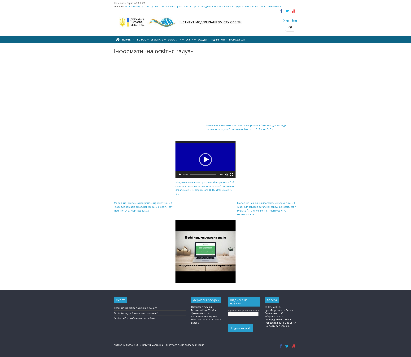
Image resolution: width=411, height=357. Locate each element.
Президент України (201, 306)
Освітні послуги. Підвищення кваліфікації (136, 313)
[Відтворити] (179, 174)
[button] (205, 159)
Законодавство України (204, 316)
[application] (205, 159)
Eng (294, 20)
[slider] (203, 174)
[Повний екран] (231, 174)
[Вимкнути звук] (226, 174)
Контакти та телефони (277, 325)
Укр (286, 20)
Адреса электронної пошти (243, 310)
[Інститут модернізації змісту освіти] (117, 39)
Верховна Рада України (204, 310)
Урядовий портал (200, 313)
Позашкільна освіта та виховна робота (135, 307)
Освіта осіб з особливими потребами (134, 318)
